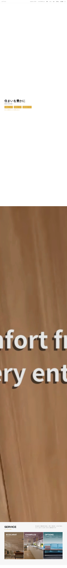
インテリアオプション (41, 1)
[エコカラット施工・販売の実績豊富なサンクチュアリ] (4, 1)
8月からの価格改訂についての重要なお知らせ (12, 109)
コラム (50, 1)
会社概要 (61, 1)
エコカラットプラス (33, 1)
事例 (47, 1)
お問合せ (57, 1)
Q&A (53, 1)
